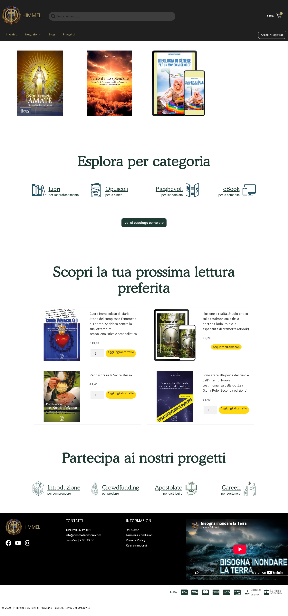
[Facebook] (8, 543)
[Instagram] (28, 543)
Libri (54, 188)
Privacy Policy (135, 540)
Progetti (69, 34)
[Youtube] (18, 543)
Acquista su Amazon (226, 347)
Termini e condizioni (139, 535)
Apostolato (168, 487)
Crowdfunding (120, 487)
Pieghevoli (169, 188)
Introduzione (63, 487)
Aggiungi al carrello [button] (121, 352)
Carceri (231, 487)
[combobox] (112, 16)
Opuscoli (116, 188)
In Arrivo (11, 34)
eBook (231, 188)
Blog (52, 34)
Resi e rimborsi (136, 545)
